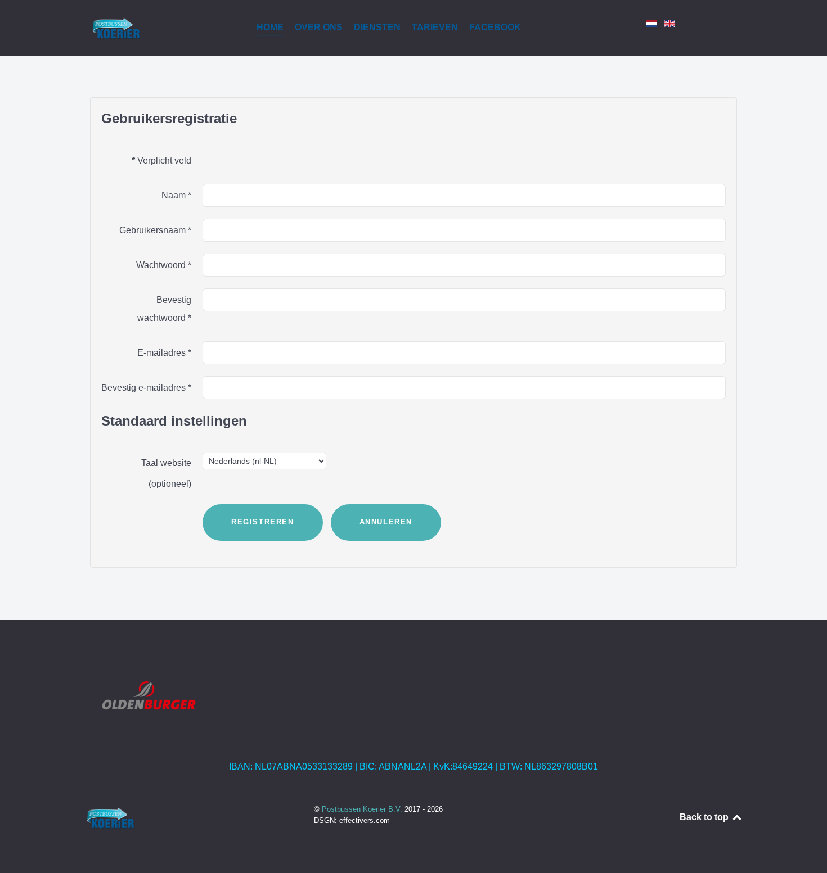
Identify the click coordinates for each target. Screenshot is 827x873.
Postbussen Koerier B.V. (363, 809)
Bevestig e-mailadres (146, 387)
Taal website (166, 463)
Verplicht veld (161, 160)
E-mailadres (164, 353)
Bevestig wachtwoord (164, 309)
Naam (176, 195)
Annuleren (385, 522)
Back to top (705, 817)
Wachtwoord (163, 265)
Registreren (262, 522)
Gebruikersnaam (155, 230)
